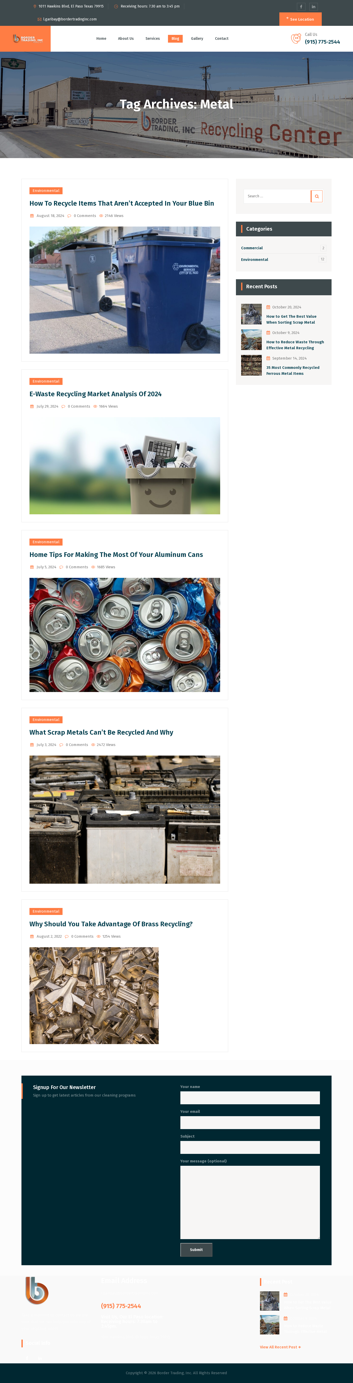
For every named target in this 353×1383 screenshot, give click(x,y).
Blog (175, 38)
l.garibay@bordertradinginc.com (70, 19)
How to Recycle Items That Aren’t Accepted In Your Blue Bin (121, 203)
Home (101, 38)
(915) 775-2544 (322, 42)
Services (152, 38)
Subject (187, 1136)
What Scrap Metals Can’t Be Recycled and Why (101, 732)
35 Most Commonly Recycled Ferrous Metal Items (292, 370)
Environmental (46, 190)
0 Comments (85, 215)
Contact (221, 38)
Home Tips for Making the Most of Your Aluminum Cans (116, 555)
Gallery (197, 38)
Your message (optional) (203, 1161)
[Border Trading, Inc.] (28, 39)
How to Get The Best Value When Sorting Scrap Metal (291, 319)
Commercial (252, 248)
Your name (190, 1086)
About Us (126, 38)
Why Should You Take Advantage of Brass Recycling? (111, 924)
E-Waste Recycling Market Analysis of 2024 (95, 394)
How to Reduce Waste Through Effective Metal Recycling (295, 345)
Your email (190, 1111)
